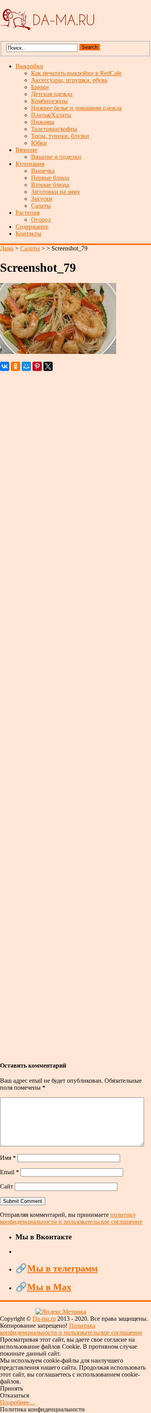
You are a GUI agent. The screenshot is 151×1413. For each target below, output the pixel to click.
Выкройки (29, 66)
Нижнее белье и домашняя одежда (76, 108)
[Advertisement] (75, 712)
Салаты (41, 205)
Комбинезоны (49, 101)
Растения (27, 212)
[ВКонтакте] (4, 366)
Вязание (26, 150)
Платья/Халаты (51, 115)
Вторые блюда (50, 184)
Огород (41, 219)
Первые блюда (50, 177)
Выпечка (43, 170)
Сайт (6, 1186)
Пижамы (42, 122)
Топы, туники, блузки (60, 136)
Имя (8, 1157)
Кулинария (29, 163)
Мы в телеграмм (62, 1268)
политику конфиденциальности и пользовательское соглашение (71, 1218)
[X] (48, 366)
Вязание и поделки (56, 157)
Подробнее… (17, 1402)
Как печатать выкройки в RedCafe (76, 73)
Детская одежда (51, 94)
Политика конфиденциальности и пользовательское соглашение (71, 1329)
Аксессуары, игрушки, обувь (69, 80)
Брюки (40, 87)
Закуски (41, 198)
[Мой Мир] (26, 366)
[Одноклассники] (15, 366)
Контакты (28, 233)
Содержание (31, 226)
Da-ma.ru (44, 1318)
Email (9, 1172)
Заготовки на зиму (55, 191)
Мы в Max (49, 1287)
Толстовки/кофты (54, 129)
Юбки (39, 143)
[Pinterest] (37, 366)
